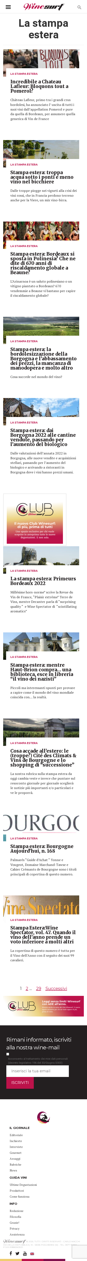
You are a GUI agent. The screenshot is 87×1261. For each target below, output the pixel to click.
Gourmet (16, 1153)
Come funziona (19, 1196)
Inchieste (16, 1141)
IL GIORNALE (20, 1128)
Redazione (16, 1211)
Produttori (17, 1191)
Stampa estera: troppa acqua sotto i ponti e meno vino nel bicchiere (41, 177)
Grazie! (14, 1223)
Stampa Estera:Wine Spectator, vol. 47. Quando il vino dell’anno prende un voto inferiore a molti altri (43, 935)
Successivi (56, 988)
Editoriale (16, 1135)
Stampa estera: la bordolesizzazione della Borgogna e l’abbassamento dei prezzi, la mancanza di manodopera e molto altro (43, 358)
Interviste (16, 1147)
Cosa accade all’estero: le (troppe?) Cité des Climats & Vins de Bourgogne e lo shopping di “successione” (43, 758)
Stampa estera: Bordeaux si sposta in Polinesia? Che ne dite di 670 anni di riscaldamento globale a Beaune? (43, 263)
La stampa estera (24, 73)
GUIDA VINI (18, 1178)
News (13, 1170)
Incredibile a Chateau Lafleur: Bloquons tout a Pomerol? (39, 86)
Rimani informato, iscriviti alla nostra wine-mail (38, 1043)
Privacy (14, 1228)
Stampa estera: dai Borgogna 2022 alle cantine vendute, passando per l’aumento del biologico (43, 437)
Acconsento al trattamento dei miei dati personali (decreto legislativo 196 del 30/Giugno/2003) (38, 1060)
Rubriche (15, 1164)
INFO (13, 1204)
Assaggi (15, 1159)
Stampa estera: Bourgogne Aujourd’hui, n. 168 (41, 848)
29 (38, 988)
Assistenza (17, 1234)
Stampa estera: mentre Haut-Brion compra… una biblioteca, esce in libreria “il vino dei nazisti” (41, 672)
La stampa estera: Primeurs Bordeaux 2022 (43, 581)
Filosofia (15, 1217)
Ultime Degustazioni (23, 1185)
